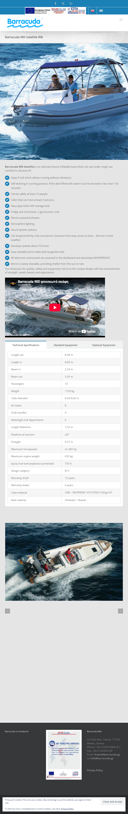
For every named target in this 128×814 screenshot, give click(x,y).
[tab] (25, 345)
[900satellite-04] (64, 562)
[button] (7, 611)
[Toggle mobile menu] (121, 19)
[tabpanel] (64, 427)
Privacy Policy (95, 770)
